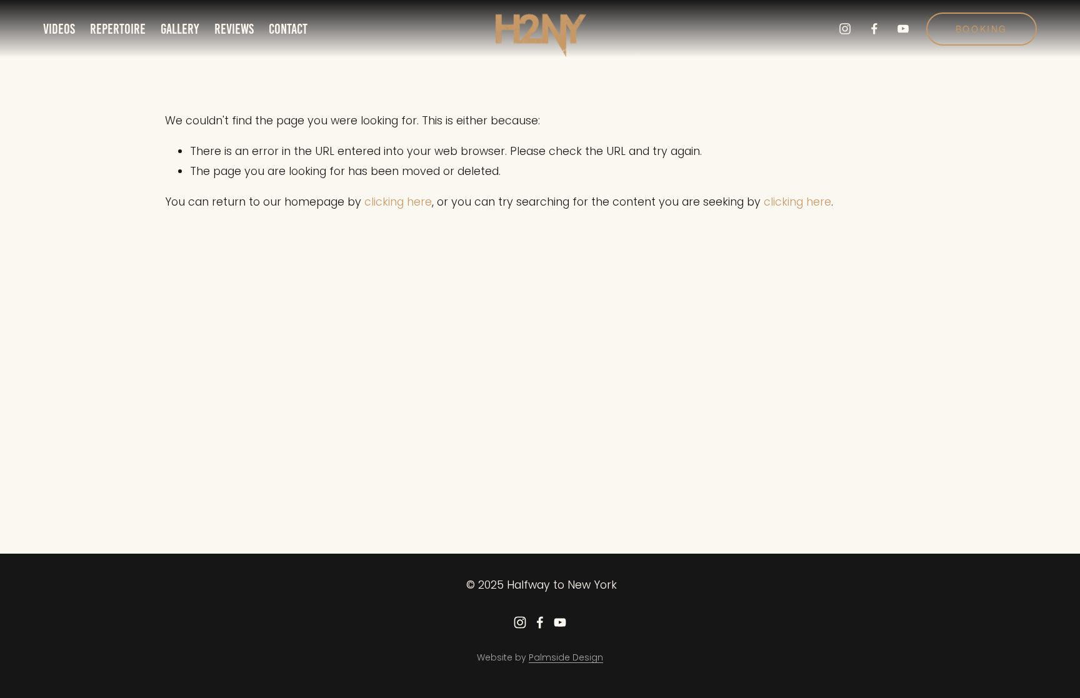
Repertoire (118, 29)
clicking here (398, 201)
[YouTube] (903, 29)
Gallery (180, 29)
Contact (288, 29)
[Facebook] (874, 29)
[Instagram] (845, 29)
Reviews (234, 29)
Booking (982, 28)
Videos (59, 29)
